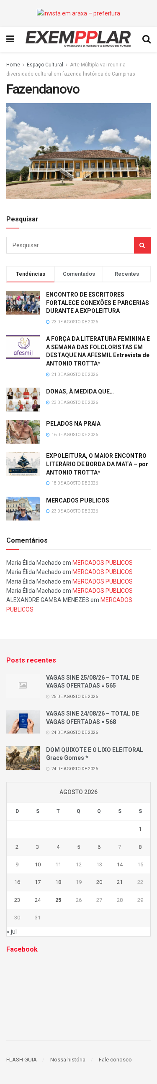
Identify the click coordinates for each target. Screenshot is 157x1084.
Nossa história (67, 1059)
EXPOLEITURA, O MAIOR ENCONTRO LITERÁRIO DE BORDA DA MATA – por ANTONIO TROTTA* (97, 463)
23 (17, 900)
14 (120, 864)
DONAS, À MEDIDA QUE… (80, 391)
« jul (12, 931)
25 (58, 900)
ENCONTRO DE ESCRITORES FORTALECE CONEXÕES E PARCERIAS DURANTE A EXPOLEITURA (97, 302)
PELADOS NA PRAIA (73, 423)
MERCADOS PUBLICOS (77, 500)
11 (58, 864)
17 (38, 882)
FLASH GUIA (21, 1059)
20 (99, 882)
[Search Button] (142, 245)
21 (120, 882)
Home (13, 65)
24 (38, 900)
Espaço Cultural (45, 65)
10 (38, 864)
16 (17, 882)
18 (58, 882)
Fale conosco (115, 1059)
